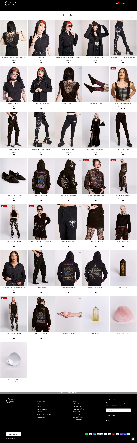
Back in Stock (63, 9)
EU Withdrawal (77, 420)
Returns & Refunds (78, 409)
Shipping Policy (77, 406)
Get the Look (23, 9)
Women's (33, 9)
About (38, 404)
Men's (105, 9)
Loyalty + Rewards (42, 409)
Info (116, 9)
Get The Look (41, 401)
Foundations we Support (44, 414)
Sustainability (41, 417)
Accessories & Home (85, 9)
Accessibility (76, 412)
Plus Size (97, 9)
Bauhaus (73, 9)
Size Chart (76, 404)
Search (75, 401)
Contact (39, 406)
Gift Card (39, 412)
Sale (111, 9)
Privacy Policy (77, 414)
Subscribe (111, 415)
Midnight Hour (13, 438)
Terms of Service (78, 417)
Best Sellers (52, 9)
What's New (42, 9)
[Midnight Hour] (10, 3)
